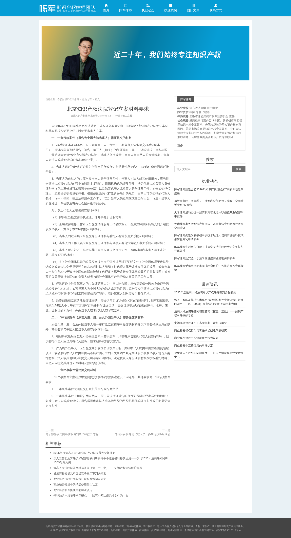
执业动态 (148, 10)
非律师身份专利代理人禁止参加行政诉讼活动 (142, 434)
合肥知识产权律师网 (67, 7)
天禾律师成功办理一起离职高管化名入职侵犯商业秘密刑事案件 (208, 214)
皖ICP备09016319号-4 (228, 530)
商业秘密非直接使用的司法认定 (72, 490)
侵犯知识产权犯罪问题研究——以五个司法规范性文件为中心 (90, 495)
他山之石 (87, 99)
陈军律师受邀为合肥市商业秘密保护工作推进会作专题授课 (208, 268)
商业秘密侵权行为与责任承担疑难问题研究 (79, 479)
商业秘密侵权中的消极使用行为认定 (75, 484)
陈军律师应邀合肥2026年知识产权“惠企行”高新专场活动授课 (208, 191)
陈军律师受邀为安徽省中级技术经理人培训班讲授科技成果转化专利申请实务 (208, 237)
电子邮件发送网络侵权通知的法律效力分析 (72, 434)
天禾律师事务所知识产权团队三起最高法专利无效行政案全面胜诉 (208, 226)
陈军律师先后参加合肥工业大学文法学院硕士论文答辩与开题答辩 (208, 249)
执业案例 (170, 10)
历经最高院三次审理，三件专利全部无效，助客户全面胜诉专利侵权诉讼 (208, 203)
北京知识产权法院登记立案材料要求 (108, 108)
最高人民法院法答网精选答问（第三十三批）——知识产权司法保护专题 (97, 468)
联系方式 (215, 10)
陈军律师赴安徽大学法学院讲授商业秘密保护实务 (204, 258)
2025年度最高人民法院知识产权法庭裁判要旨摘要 (84, 453)
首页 (106, 10)
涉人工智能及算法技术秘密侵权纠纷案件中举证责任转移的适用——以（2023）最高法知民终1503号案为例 (208, 302)
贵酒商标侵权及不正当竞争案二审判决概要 (79, 473)
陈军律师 (125, 10)
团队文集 (193, 10)
